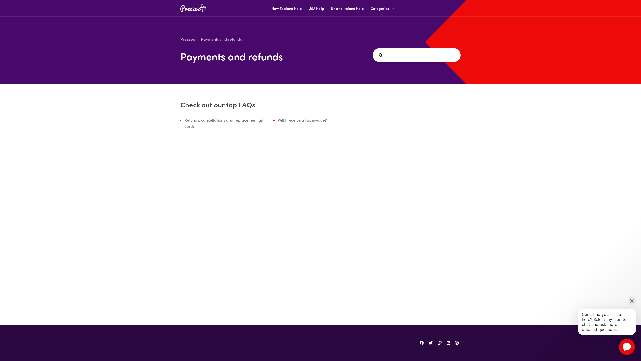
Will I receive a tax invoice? (302, 120)
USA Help (316, 8)
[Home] (194, 8)
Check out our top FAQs (217, 104)
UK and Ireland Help (347, 8)
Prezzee (187, 39)
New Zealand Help (287, 8)
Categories (380, 8)
